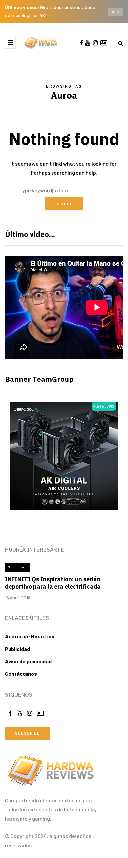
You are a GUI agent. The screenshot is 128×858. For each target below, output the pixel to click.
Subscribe (27, 733)
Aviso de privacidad (28, 661)
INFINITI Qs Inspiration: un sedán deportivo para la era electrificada (53, 583)
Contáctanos (21, 674)
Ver (116, 12)
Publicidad (17, 649)
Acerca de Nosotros (29, 636)
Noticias (17, 567)
